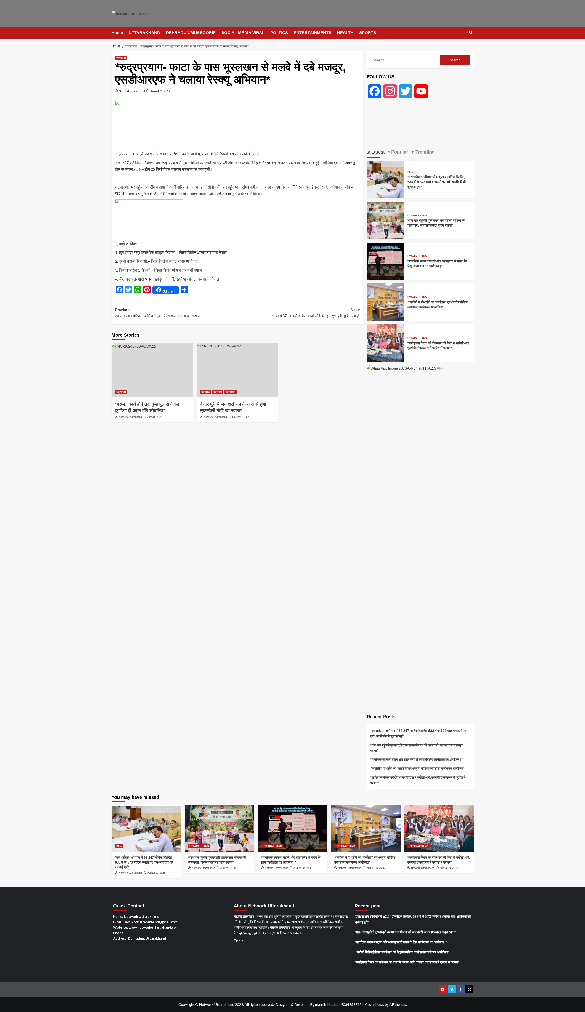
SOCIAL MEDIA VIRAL (243, 32)
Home (117, 32)
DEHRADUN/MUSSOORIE (191, 32)
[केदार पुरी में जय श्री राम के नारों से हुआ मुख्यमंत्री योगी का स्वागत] (237, 370)
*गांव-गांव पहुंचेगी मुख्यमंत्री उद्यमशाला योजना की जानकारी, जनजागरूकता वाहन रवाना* (416, 748)
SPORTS (367, 32)
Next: (315, 313)
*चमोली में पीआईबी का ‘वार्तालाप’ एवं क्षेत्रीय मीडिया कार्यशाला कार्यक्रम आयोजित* (417, 768)
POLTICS (279, 32)
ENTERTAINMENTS (312, 32)
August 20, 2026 (302, 867)
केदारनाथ (217, 392)
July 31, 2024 (154, 417)
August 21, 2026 (229, 867)
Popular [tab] (399, 151)
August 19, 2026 (449, 867)
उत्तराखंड (205, 392)
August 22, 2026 (156, 872)
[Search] (471, 33)
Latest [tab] (377, 151)
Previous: (158, 313)
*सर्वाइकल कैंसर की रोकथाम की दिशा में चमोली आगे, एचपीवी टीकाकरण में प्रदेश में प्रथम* (417, 780)
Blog (410, 172)
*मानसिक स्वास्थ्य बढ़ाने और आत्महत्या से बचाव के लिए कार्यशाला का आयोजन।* (416, 759)
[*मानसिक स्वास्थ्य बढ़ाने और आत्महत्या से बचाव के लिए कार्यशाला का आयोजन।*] (385, 261)
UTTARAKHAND (144, 32)
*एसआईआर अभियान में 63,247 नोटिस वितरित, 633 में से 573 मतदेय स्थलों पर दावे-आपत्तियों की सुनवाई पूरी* (436, 182)
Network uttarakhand (132, 91)
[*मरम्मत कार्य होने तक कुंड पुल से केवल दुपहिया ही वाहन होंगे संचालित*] (152, 370)
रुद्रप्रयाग (121, 57)
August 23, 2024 (160, 91)
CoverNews (374, 1004)
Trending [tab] (424, 151)
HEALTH (345, 32)
